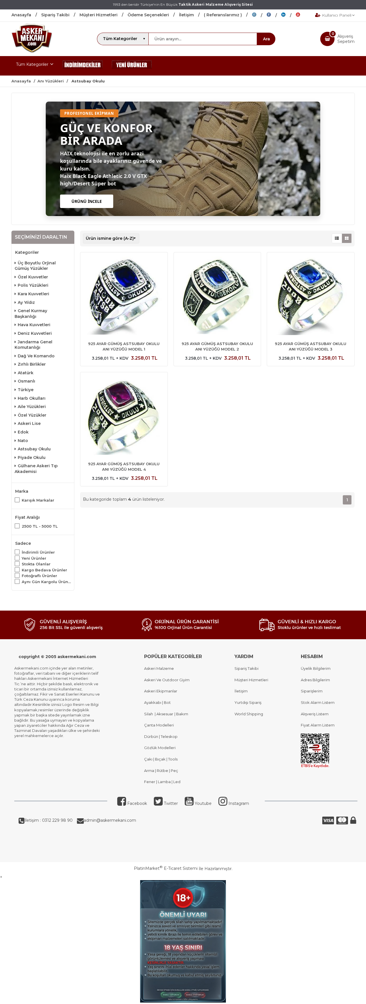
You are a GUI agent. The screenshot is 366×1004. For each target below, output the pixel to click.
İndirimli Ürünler (38, 552)
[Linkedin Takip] (288, 15)
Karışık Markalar (38, 500)
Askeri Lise (29, 423)
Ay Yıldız (26, 302)
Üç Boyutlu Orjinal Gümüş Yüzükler (35, 265)
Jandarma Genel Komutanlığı (33, 344)
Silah (149, 714)
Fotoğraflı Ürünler (39, 575)
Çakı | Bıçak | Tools (161, 759)
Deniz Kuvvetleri (35, 333)
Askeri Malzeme (159, 668)
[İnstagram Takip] (259, 15)
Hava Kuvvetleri (34, 324)
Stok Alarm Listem (318, 702)
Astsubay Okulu (34, 448)
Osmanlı (26, 381)
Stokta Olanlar (36, 564)
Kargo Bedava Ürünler (44, 570)
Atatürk (25, 372)
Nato (23, 440)
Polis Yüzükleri (33, 285)
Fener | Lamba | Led (162, 781)
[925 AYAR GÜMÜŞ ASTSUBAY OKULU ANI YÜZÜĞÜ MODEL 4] (124, 417)
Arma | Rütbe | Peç (161, 770)
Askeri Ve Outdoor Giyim (167, 680)
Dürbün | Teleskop (161, 736)
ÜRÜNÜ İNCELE (86, 201)
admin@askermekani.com (110, 820)
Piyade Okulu (31, 457)
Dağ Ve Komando (36, 356)
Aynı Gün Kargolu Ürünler (46, 581)
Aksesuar (164, 714)
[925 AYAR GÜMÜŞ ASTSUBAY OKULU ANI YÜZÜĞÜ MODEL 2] (217, 297)
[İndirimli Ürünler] (82, 66)
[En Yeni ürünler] (131, 66)
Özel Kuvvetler (33, 277)
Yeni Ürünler (34, 558)
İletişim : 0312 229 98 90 (49, 820)
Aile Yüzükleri (32, 406)
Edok (23, 432)
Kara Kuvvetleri (33, 293)
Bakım (181, 714)
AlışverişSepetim (346, 39)
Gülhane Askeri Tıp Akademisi (36, 468)
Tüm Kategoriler (32, 64)
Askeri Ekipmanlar (160, 691)
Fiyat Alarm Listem (318, 725)
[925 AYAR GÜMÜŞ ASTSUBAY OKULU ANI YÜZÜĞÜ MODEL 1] (124, 297)
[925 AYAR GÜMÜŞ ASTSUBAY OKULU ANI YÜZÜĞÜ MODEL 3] (310, 297)
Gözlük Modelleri (160, 747)
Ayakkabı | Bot (157, 702)
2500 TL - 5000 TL (40, 526)
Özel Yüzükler (32, 415)
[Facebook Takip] (273, 15)
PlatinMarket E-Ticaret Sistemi (166, 868)
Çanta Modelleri (159, 725)
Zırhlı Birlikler (32, 364)
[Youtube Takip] (302, 15)
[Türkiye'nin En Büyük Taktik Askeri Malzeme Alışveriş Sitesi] (31, 51)
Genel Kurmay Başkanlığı (31, 313)
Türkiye (25, 389)
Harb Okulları (31, 398)
